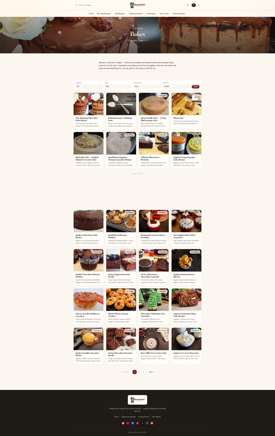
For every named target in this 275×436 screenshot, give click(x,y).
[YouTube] (128, 423)
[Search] (76, 5)
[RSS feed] (152, 423)
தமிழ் (198, 5)
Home (91, 14)
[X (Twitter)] (142, 423)
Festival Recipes (179, 14)
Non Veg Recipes (104, 14)
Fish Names (156, 417)
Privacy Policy (143, 417)
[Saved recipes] (188, 5)
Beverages (151, 14)
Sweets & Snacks (136, 14)
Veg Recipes (120, 14)
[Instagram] (123, 423)
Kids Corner (164, 14)
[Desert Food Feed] (137, 5)
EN (194, 5)
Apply (196, 86)
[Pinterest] (137, 423)
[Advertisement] (137, 190)
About (116, 417)
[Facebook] (133, 423)
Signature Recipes (129, 417)
